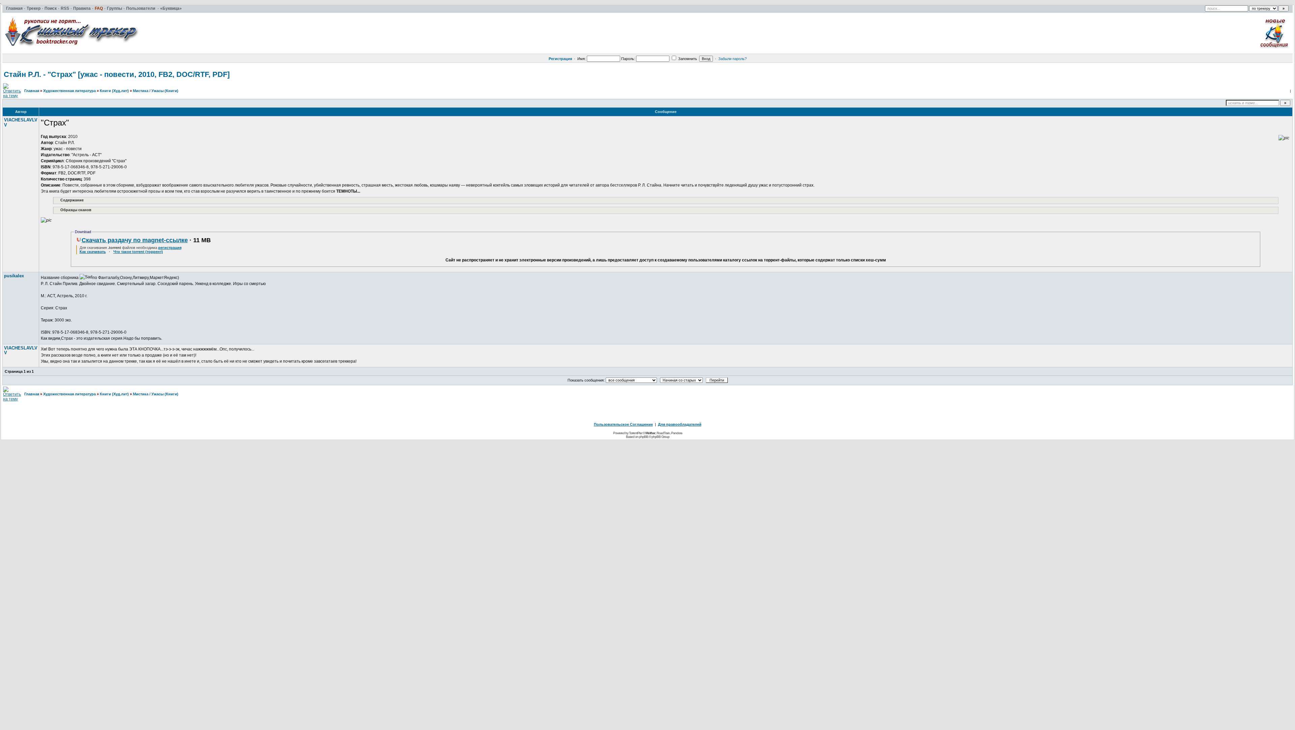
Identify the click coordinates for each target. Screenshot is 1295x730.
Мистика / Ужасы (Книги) (155, 91)
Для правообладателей (679, 424)
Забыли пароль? (732, 59)
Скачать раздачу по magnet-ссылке (135, 240)
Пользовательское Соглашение (623, 424)
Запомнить (687, 59)
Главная (31, 91)
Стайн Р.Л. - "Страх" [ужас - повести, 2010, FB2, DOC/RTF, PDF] (117, 74)
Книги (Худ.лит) (114, 91)
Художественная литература (69, 91)
